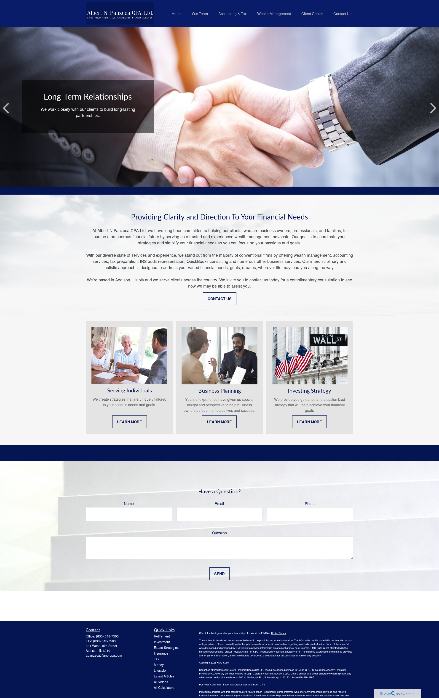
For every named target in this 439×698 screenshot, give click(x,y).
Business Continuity (210, 684)
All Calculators (164, 687)
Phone (310, 503)
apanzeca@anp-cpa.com (104, 655)
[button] (176, 13)
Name (129, 503)
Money (159, 664)
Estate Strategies (166, 647)
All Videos (161, 681)
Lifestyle (160, 670)
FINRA (203, 673)
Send (219, 573)
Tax (156, 659)
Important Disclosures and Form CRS (244, 684)
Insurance (161, 653)
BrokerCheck (278, 633)
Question (219, 532)
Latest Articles (164, 676)
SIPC (210, 673)
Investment (162, 642)
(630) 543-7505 (107, 636)
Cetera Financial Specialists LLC (246, 670)
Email (219, 503)
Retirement (162, 636)
